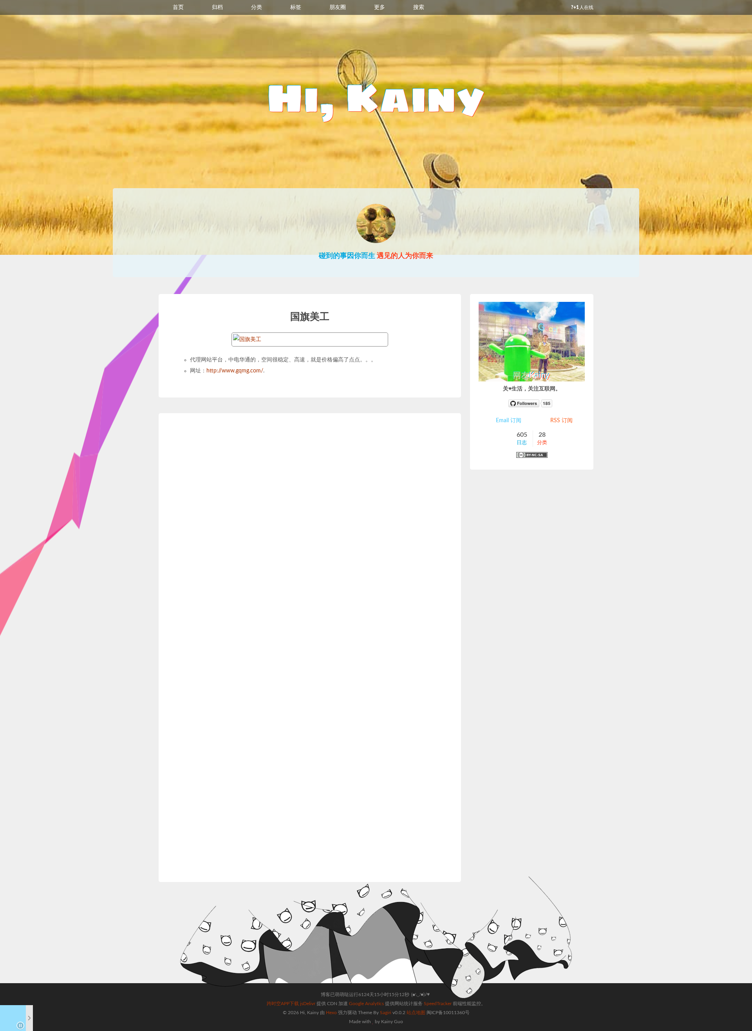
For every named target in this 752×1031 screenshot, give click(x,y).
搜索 (418, 7)
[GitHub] (531, 403)
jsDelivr (307, 1003)
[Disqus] (309, 538)
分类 (256, 7)
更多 (379, 7)
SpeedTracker (438, 1003)
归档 (217, 7)
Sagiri (385, 1012)
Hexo (331, 1012)
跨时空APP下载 (283, 1003)
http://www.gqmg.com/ (234, 371)
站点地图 (416, 1012)
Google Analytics (366, 1003)
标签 (295, 7)
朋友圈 (337, 7)
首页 (178, 7)
